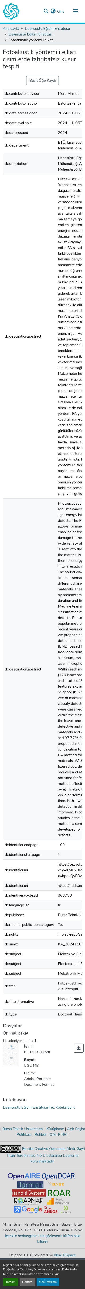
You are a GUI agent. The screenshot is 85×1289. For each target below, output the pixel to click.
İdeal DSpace (65, 1255)
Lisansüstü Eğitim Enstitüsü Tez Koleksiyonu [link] (32, 34)
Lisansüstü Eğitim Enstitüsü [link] (47, 28)
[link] (79, 1048)
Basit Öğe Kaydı (42, 80)
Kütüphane (55, 1129)
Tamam (11, 1282)
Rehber (40, 1134)
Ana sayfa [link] (11, 28)
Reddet (27, 1282)
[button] (11, 11)
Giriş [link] (60, 11)
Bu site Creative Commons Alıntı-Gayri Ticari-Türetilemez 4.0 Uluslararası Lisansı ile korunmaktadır (46, 1155)
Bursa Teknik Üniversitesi (22, 1129)
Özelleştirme (48, 1282)
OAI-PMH (58, 1134)
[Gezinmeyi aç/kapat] (75, 11)
